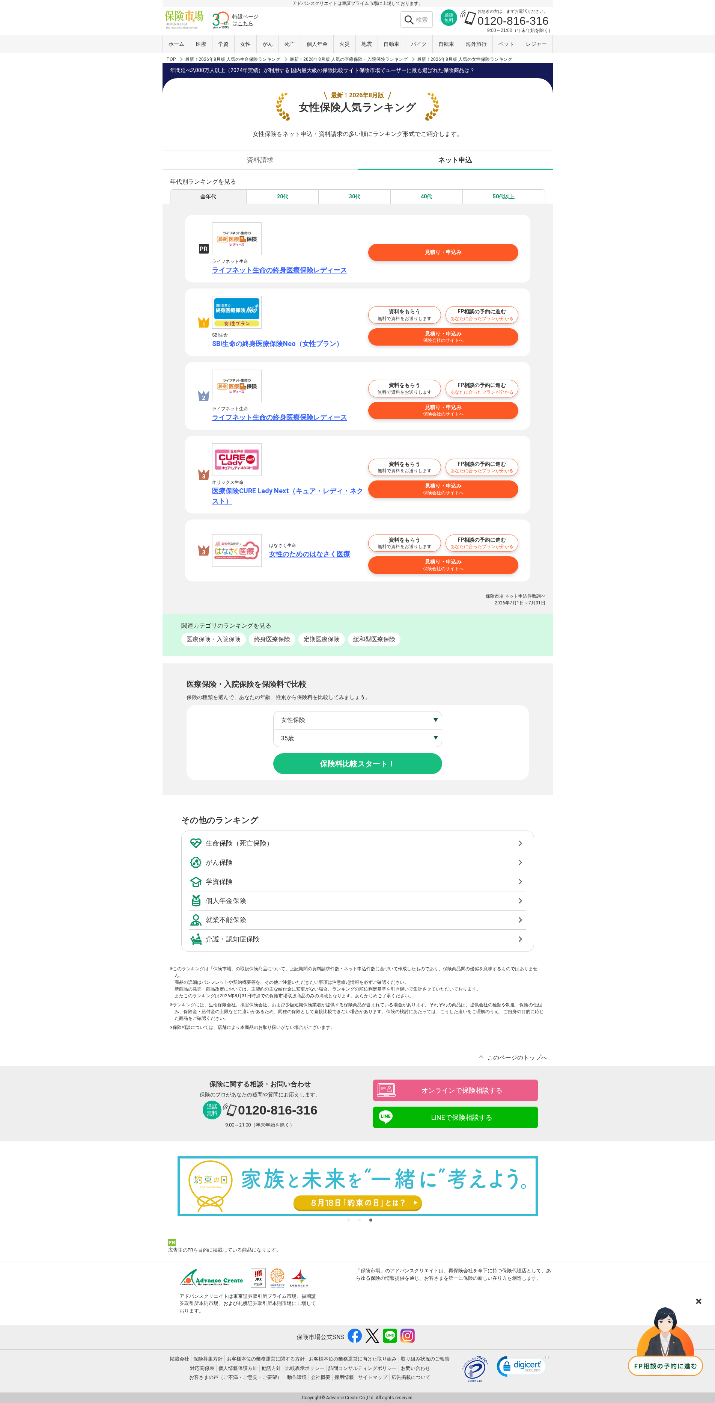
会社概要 (320, 1377)
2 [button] (359, 1220)
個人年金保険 (226, 901)
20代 (282, 196)
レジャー (536, 44)
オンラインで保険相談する (462, 1090)
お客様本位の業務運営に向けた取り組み (353, 1359)
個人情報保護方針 (237, 1368)
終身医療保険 (272, 639)
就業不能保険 (226, 920)
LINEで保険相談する (461, 1117)
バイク (419, 44)
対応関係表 (202, 1368)
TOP (171, 59)
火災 (344, 44)
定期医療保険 (322, 639)
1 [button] (348, 1220)
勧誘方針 (271, 1368)
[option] (358, 1186)
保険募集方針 (208, 1359)
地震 (366, 44)
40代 (426, 196)
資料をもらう (405, 314)
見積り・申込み (443, 252)
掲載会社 (179, 1359)
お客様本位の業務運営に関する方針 (266, 1359)
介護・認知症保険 (233, 939)
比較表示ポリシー (304, 1368)
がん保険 (219, 862)
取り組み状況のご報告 (425, 1359)
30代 (354, 196)
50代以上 (504, 196)
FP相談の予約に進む (481, 314)
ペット (506, 44)
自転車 (446, 44)
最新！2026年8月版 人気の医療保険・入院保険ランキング (349, 59)
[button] (523, 1368)
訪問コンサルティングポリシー (362, 1368)
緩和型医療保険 (374, 639)
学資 (223, 44)
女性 (245, 44)
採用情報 (344, 1377)
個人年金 (317, 44)
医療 (201, 44)
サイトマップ (372, 1377)
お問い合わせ (415, 1368)
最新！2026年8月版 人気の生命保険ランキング (232, 59)
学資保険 (219, 881)
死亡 (289, 44)
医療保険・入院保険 (214, 639)
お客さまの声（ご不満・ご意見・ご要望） (235, 1377)
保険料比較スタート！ (357, 763)
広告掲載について (411, 1377)
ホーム (176, 44)
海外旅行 (476, 44)
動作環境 (297, 1377)
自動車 (391, 44)
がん (267, 44)
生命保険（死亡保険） (239, 843)
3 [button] (370, 1220)
